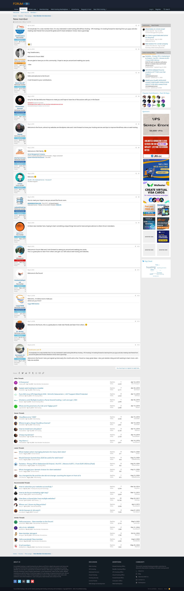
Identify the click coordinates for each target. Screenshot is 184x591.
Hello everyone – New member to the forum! (36, 521)
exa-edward (22, 512)
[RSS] (169, 589)
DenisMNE (22, 390)
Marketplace (141, 582)
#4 (138, 96)
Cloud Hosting (93, 575)
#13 (138, 321)
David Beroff (19, 83)
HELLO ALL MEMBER (26, 527)
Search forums (25, 12)
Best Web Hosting (99, 9)
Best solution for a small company (156, 44)
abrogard (21, 535)
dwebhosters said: (34, 350)
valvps (20, 184)
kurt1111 (20, 233)
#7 (138, 173)
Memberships (44, 9)
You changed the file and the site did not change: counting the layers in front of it (50, 475)
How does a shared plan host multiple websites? (37, 498)
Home (16, 9)
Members (33, 12)
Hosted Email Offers (118, 578)
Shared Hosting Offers (38, 402)
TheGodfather (22, 431)
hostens (21, 402)
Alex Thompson (135, 384)
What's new (32, 9)
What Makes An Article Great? (155, 29)
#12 (138, 295)
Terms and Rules (152, 589)
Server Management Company (36, 154)
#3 (138, 72)
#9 (138, 223)
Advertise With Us (143, 577)
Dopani (138, 401)
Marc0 (20, 488)
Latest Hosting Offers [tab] (149, 52)
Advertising (75, 9)
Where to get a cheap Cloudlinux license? (34, 423)
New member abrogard (28, 533)
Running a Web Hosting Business (154, 47)
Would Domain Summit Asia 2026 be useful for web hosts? (41, 458)
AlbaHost (137, 430)
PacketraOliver (23, 465)
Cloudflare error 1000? (27, 417)
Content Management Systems (154, 32)
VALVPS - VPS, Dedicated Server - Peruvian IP (39, 180)
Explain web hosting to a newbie (31, 388)
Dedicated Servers (94, 572)
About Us (141, 571)
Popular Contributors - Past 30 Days (156, 93)
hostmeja (137, 500)
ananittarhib (136, 541)
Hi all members (24, 545)
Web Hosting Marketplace (59, 9)
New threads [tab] (155, 25)
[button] (37, 9)
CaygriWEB (20, 306)
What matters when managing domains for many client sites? (42, 452)
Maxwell (21, 494)
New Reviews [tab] (160, 52)
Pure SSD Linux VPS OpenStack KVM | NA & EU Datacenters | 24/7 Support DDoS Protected (53, 394)
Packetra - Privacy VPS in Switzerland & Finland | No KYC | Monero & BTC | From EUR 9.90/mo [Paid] (57, 464)
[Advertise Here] (149, 236)
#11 (138, 270)
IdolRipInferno (23, 547)
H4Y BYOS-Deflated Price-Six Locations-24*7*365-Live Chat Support (155, 72)
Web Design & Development (97, 583)
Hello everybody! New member (31, 539)
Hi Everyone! (24, 382)
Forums (23, 9)
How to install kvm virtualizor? (30, 429)
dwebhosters (18, 22)
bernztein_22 (20, 355)
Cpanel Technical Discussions (36, 157)
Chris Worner (22, 477)
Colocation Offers (117, 581)
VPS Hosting (38, 431)
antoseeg (137, 494)
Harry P (21, 506)
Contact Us (141, 580)
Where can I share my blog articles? (32, 504)
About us (160, 589)
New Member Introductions (41, 384)
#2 (138, 49)
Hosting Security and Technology (39, 488)
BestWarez (22, 529)
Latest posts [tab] (146, 25)
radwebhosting (19, 207)
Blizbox (138, 407)
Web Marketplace (117, 583)
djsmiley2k (137, 390)
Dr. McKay (19, 331)
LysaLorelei (22, 523)
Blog (139, 574)
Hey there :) (23, 441)
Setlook (21, 541)
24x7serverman (20, 158)
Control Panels (93, 581)
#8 (138, 197)
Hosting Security (93, 578)
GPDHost (21, 396)
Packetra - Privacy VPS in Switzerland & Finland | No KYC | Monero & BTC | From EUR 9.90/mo (157, 58)
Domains (35, 512)
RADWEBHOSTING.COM (34, 203)
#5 (138, 124)
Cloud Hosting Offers (118, 575)
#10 (138, 246)
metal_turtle (22, 384)
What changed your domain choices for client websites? (40, 469)
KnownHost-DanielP (20, 107)
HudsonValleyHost (19, 281)
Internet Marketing (37, 494)
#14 (138, 345)
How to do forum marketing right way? (33, 492)
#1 (138, 25)
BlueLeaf (137, 535)
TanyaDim (137, 488)
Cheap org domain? (26, 435)
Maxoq (19, 134)
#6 (138, 147)
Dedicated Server (150, 41)
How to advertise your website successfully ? (36, 487)
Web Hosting (36, 390)
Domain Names (35, 453)
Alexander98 (136, 506)
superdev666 (22, 408)
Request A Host (86, 9)
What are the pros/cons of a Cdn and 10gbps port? (38, 406)
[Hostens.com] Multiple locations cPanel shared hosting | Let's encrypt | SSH (48, 400)
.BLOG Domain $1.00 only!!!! (29, 510)
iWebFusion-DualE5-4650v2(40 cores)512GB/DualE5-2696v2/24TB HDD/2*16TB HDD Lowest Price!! (157, 82)
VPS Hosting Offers (37, 396)
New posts (16, 12)
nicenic (21, 453)
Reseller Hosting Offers (119, 569)
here (40, 106)
